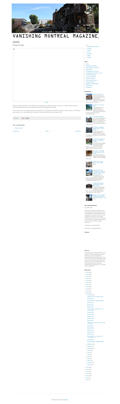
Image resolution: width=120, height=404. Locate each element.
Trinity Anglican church (91, 80)
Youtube (89, 50)
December (90, 294)
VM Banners (89, 87)
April (88, 358)
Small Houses (89, 85)
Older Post (77, 131)
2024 (87, 276)
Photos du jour (90, 318)
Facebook (89, 53)
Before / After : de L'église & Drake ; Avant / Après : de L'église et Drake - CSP (99, 196)
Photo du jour (90, 298)
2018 (87, 288)
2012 (87, 373)
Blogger (66, 399)
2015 (87, 367)
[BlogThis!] (23, 118)
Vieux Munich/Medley (98, 116)
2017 (87, 291)
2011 (87, 375)
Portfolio (89, 57)
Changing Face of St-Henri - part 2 (94, 73)
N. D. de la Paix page (91, 76)
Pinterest (89, 48)
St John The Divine (90, 78)
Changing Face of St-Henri (92, 71)
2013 (87, 371)
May (88, 356)
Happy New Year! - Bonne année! (95, 296)
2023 (87, 278)
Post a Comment (19, 128)
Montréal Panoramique (91, 66)
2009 (87, 379)
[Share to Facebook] (27, 118)
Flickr (46, 102)
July (88, 352)
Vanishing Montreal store (93, 46)
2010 (87, 377)
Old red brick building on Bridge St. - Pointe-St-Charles (99, 140)
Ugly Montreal (89, 69)
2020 (87, 284)
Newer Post (16, 131)
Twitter (88, 55)
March (89, 360)
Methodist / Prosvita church (92, 83)
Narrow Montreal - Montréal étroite (95, 300)
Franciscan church (90, 82)
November (90, 344)
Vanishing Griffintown (91, 74)
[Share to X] (25, 118)
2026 (87, 272)
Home (47, 131)
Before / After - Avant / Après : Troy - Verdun (98, 162)
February (89, 362)
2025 (87, 274)
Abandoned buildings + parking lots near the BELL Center (98, 184)
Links (87, 45)
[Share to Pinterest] (28, 118)
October (89, 346)
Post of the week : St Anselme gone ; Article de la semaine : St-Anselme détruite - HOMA (99, 172)
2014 (87, 369)
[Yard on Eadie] (48, 100)
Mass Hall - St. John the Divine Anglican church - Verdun (99, 152)
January (89, 364)
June (88, 354)
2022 (87, 280)
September (90, 348)
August (89, 350)
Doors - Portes (90, 314)
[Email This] (22, 118)
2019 (87, 286)
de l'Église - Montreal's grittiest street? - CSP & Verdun (98, 128)
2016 (87, 293)
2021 (87, 282)
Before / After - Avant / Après (92, 67)
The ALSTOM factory (98, 94)
